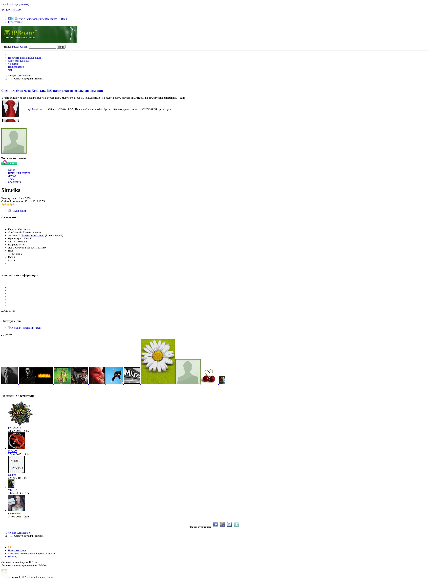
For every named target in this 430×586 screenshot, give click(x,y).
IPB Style (6, 9)
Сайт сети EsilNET (19, 60)
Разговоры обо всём (33, 235)
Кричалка (39, 90)
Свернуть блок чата (16, 90)
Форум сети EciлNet (19, 532)
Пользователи (16, 66)
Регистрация (15, 21)
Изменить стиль (17, 550)
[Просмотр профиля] (20, 424)
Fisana (17, 9)
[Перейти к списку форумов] (39, 42)
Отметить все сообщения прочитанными (31, 553)
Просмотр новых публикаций (25, 57)
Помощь (13, 556)
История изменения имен (26, 327)
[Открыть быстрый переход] (8, 54)
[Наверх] (2, 541)
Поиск (7, 46)
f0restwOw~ (15, 513)
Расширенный (20, 46)
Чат (10, 69)
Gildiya (12, 474)
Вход (64, 18)
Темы (11, 178)
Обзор (11, 169)
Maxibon (37, 109)
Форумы (13, 63)
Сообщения (14, 181)
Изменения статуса (19, 172)
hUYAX (12, 451)
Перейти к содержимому (15, 4)
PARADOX (14, 427)
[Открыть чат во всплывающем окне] (75, 90)
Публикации (19, 210)
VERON (13, 490)
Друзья (12, 175)
